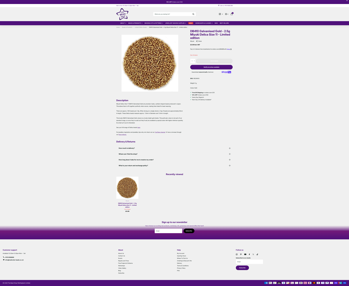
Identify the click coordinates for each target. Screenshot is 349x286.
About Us (121, 253)
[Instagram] (236, 254)
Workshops (121, 265)
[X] (253, 254)
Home (118, 27)
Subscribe (189, 231)
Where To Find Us (182, 258)
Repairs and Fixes (123, 260)
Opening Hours (181, 256)
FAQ (178, 270)
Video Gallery (122, 268)
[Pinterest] (241, 254)
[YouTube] (245, 254)
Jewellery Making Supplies (175, 23)
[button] (194, 59)
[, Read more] (221, 14)
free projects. (123, 134)
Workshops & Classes (203, 23)
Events (120, 258)
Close (347, 0)
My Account (180, 253)
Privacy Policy (181, 268)
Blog (119, 270)
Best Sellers (224, 23)
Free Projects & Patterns (125, 263)
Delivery (179, 263)
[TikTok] (257, 254)
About (122, 23)
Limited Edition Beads (141, 27)
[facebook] (249, 254)
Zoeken (193, 14)
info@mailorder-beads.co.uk (14, 260)
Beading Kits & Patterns (153, 23)
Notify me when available (211, 67)
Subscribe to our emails (243, 258)
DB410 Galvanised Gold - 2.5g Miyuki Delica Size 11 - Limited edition (127, 205)
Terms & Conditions (182, 265)
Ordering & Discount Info (184, 260)
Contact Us (121, 256)
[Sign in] (226, 14)
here (139, 127)
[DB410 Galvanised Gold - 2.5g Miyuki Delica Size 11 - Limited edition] (127, 188)
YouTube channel (160, 132)
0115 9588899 (9, 257)
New (216, 23)
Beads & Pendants (134, 23)
